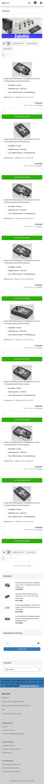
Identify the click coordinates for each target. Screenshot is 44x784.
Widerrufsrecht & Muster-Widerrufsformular (16, 705)
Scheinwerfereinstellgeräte (12, 771)
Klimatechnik (7, 753)
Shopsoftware (14, 781)
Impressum (5, 697)
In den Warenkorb (22, 116)
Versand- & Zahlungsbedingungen (13, 701)
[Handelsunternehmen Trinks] (4, 3)
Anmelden (22, 649)
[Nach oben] (37, 780)
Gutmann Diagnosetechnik (11, 749)
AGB (3, 709)
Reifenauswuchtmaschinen (12, 764)
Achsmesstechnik (9, 745)
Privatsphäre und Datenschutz (12, 714)
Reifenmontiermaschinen (11, 768)
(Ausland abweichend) (26, 97)
